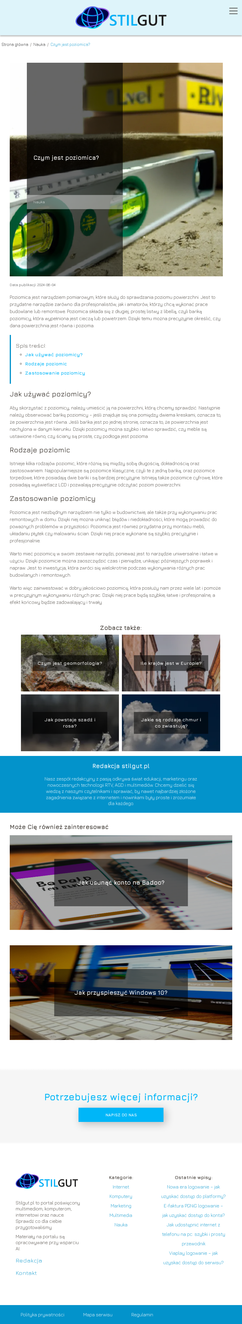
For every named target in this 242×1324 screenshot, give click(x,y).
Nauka (39, 44)
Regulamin (142, 1314)
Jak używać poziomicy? (54, 354)
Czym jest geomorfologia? (69, 663)
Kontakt (26, 1272)
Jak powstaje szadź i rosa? (70, 722)
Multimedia (120, 1215)
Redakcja (29, 1260)
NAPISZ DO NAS (121, 1114)
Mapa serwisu (97, 1314)
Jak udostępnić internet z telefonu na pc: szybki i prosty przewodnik (193, 1234)
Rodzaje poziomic (46, 363)
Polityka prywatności (42, 1314)
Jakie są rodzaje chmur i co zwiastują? (171, 722)
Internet (121, 1186)
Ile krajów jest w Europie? (171, 663)
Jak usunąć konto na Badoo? (120, 882)
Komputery (120, 1196)
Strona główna (15, 44)
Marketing (121, 1205)
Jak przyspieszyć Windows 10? (120, 992)
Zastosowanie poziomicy (55, 372)
